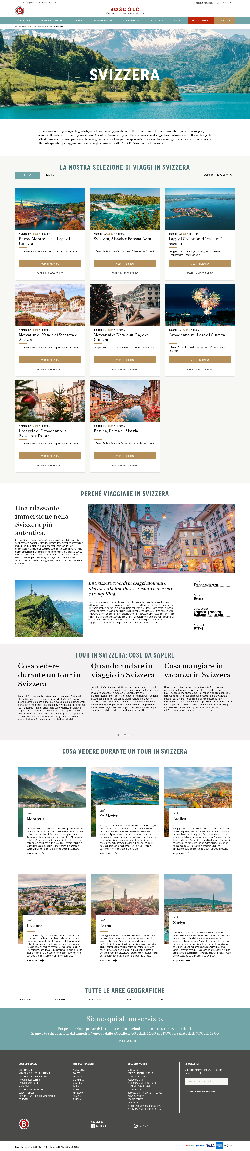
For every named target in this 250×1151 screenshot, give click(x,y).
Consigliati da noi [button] (103, 20)
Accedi (199, 3)
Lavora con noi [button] (136, 1102)
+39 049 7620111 (126, 1040)
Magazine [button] (24, 1086)
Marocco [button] (78, 1093)
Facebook (101, 1126)
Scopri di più (32, 853)
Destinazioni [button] (24, 20)
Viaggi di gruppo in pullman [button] (34, 1073)
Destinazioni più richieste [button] (33, 1076)
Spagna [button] (77, 1096)
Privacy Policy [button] (136, 1096)
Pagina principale (23, 26)
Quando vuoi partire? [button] (52, 20)
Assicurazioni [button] (135, 1080)
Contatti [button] (178, 20)
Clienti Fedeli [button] (26, 1093)
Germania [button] (78, 1080)
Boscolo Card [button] (157, 20)
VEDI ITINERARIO (50, 263)
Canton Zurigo (96, 999)
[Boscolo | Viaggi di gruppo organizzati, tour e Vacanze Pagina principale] (19, 10)
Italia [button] (76, 1089)
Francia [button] (77, 1076)
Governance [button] (134, 1089)
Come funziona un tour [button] (140, 1073)
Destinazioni (39, 26)
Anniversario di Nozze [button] (31, 1089)
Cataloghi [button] (79, 20)
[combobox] (225, 174)
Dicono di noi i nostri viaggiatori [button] (37, 1096)
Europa (50, 26)
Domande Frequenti (47, 3)
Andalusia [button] (79, 1070)
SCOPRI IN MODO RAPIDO (50, 273)
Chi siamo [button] (133, 1070)
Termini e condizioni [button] (139, 1086)
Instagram (144, 1126)
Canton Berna (60, 999)
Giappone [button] (78, 1083)
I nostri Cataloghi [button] (28, 1083)
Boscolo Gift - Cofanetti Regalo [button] (145, 1093)
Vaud (163, 999)
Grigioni (128, 999)
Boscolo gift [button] (224, 20)
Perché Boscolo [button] (131, 20)
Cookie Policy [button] (135, 1099)
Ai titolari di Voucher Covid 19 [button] (144, 1106)
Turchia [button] (77, 1099)
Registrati (208, 3)
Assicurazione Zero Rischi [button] (142, 1083)
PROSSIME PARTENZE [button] (201, 20)
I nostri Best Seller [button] (29, 1080)
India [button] (76, 1086)
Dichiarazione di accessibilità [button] (144, 1109)
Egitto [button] (76, 1073)
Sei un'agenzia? (28, 3)
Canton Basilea (25, 999)
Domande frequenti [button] (138, 1076)
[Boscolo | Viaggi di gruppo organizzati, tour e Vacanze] (125, 10)
